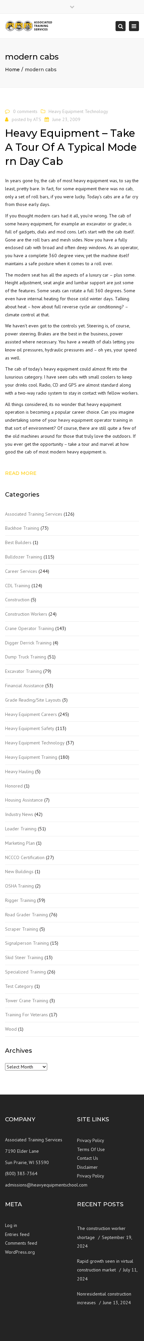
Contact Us (87, 1158)
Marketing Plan (20, 843)
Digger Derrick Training (28, 643)
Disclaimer (87, 1167)
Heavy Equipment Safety (29, 728)
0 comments (25, 111)
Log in (11, 1225)
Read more (21, 473)
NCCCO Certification (25, 857)
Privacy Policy (90, 1140)
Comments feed (21, 1243)
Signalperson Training (27, 943)
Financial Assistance (24, 686)
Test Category (19, 986)
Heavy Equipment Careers (31, 714)
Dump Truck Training (25, 657)
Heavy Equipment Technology (78, 111)
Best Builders (18, 542)
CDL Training (17, 586)
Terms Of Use (91, 1149)
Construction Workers (26, 614)
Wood (11, 1029)
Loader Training (21, 829)
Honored (14, 786)
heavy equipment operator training (93, 420)
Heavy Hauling (19, 771)
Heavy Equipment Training (31, 757)
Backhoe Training (22, 528)
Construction (17, 600)
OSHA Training (19, 886)
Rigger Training (20, 900)
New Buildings (19, 871)
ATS (37, 119)
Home (12, 70)
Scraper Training (21, 929)
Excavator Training (23, 671)
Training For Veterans (26, 1015)
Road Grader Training (26, 915)
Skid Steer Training (24, 957)
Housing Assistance (24, 800)
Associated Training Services (33, 514)
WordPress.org (20, 1252)
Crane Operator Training (29, 628)
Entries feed (17, 1234)
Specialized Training (25, 972)
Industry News (19, 814)
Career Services (21, 571)
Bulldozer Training (23, 557)
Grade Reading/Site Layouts (33, 700)
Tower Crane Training (26, 1001)
